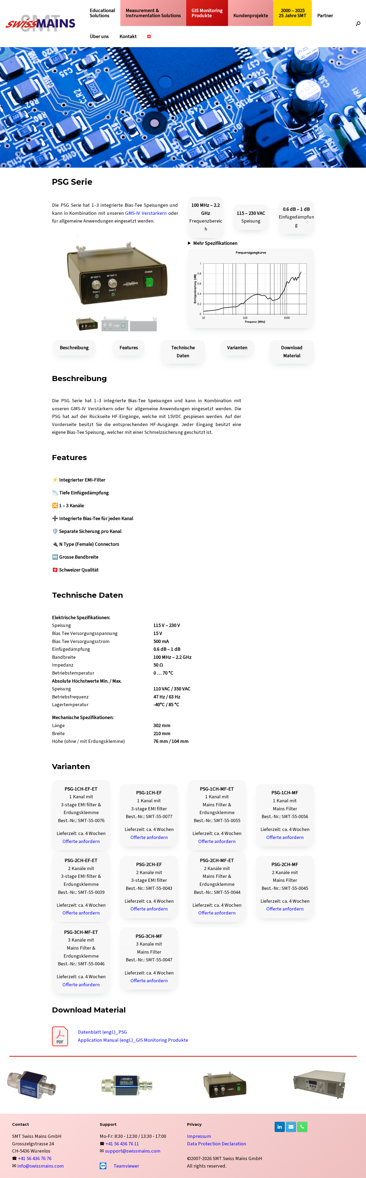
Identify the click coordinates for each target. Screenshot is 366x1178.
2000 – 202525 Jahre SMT (293, 13)
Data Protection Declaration (216, 1143)
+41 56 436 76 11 (122, 1143)
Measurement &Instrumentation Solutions (153, 13)
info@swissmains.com (40, 1165)
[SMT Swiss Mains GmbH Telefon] (302, 1127)
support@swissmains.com (132, 1150)
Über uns (99, 36)
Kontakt (128, 36)
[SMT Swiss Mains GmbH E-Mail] (291, 1127)
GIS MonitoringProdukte (207, 13)
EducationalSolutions (102, 13)
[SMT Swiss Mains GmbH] (40, 23)
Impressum (199, 1136)
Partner (325, 15)
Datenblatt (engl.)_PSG (102, 1032)
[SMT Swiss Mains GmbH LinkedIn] (280, 1127)
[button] (358, 23)
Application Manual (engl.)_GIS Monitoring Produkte (133, 1040)
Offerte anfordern (81, 841)
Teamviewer (126, 1165)
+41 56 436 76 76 (34, 1158)
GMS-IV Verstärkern (146, 213)
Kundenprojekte (250, 15)
